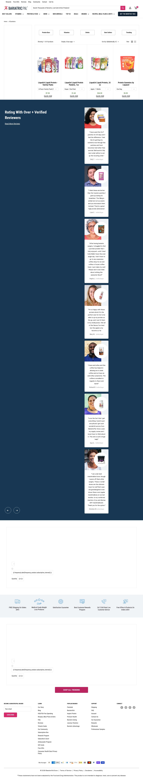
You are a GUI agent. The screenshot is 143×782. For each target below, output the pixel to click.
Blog (29, 2)
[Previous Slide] (8, 510)
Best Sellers (108, 32)
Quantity (14, 579)
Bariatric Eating (72, 720)
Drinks (87, 32)
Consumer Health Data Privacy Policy (47, 752)
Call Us (51, 2)
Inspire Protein (71, 713)
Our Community (43, 729)
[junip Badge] (128, 711)
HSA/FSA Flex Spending (45, 713)
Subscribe (12, 715)
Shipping (94, 707)
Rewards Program (43, 736)
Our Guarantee (95, 720)
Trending (129, 32)
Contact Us (94, 717)
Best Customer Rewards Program (82, 608)
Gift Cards (41, 745)
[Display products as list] (135, 42)
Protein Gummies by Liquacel (126, 84)
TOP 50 (68, 14)
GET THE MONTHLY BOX (127, 14)
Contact (44, 2)
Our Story (41, 707)
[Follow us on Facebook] (121, 707)
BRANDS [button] (84, 14)
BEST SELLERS (7, 14)
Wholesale (94, 726)
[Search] (122, 8)
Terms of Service (66, 770)
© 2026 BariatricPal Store (49, 770)
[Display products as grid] (132, 42)
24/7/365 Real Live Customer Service (103, 608)
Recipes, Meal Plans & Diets (46, 717)
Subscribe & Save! (43, 739)
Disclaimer (88, 770)
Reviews (23, 2)
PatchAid (70, 707)
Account (93, 713)
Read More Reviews (12, 124)
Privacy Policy (78, 770)
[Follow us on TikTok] (134, 707)
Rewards (8, 2)
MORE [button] (45, 14)
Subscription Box (43, 732)
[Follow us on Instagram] (126, 707)
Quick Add (48, 96)
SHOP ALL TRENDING (71, 690)
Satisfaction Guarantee (61, 607)
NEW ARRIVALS (57, 14)
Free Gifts (16, 2)
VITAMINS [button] (18, 14)
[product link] (96, 135)
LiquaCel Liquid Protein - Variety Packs (48, 84)
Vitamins (66, 32)
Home (5, 21)
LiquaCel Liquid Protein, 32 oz (100, 84)
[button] (130, 8)
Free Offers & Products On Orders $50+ (125, 608)
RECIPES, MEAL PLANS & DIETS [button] (102, 14)
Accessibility (98, 770)
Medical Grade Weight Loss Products (39, 608)
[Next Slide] (17, 510)
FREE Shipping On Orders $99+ (17, 608)
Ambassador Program (44, 742)
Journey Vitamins (72, 723)
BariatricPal (71, 710)
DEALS (76, 14)
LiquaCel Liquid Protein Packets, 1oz (74, 84)
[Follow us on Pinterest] (130, 707)
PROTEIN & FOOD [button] (32, 14)
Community (36, 2)
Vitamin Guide (42, 726)
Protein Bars (46, 32)
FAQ (39, 720)
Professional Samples (98, 729)
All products (12, 21)
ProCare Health (72, 717)
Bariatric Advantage (73, 726)
